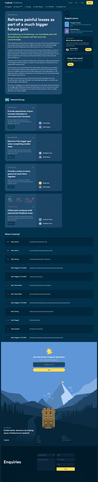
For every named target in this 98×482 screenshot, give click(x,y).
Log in (82, 2)
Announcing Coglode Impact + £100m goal (40, 259)
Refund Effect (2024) (35, 320)
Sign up (90, 2)
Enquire (88, 49)
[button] (76, 2)
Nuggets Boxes (65, 438)
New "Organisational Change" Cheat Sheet (40, 294)
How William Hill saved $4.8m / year (38, 241)
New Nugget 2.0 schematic (36, 328)
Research (39, 440)
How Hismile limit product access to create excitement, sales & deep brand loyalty (50, 302)
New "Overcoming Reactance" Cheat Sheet (40, 285)
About (38, 438)
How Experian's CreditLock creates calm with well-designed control (46, 337)
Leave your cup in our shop (36, 276)
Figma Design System (66, 440)
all (71, 60)
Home (38, 436)
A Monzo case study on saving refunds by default (41, 311)
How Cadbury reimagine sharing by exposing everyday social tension (46, 267)
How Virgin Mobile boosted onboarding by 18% (41, 250)
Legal (63, 442)
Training (70, 2)
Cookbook (64, 436)
